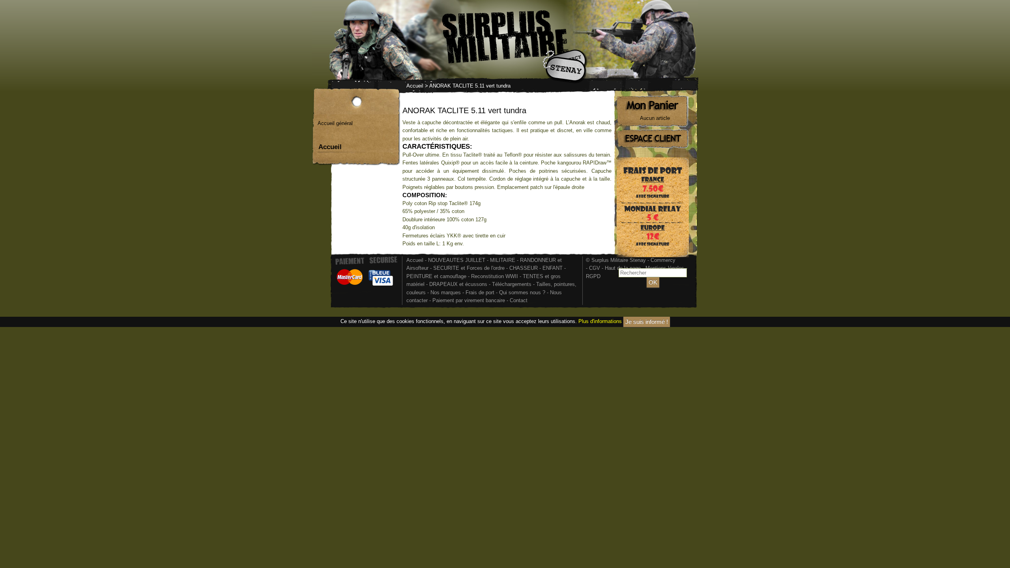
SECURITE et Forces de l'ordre (469, 268)
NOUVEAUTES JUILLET (456, 260)
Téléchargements (511, 284)
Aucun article (655, 118)
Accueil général (335, 123)
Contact (518, 300)
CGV (594, 268)
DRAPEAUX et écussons (458, 284)
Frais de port (481, 292)
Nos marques (445, 292)
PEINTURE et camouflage (436, 276)
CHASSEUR (523, 268)
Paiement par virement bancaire (468, 300)
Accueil (414, 86)
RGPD (593, 276)
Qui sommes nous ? (523, 292)
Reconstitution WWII (494, 276)
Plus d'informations (600, 321)
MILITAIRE (502, 260)
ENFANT (552, 268)
